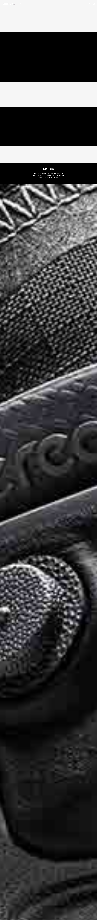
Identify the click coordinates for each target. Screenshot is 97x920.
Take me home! (31, 3)
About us (20, 3)
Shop (25, 3)
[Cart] (94, 4)
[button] (48, 29)
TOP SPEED (23, 51)
